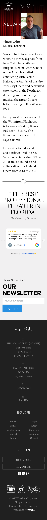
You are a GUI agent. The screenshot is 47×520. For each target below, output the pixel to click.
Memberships (13, 430)
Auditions (34, 434)
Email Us (23, 400)
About (34, 425)
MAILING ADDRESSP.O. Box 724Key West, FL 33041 (23, 372)
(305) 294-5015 (23, 388)
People (34, 421)
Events (13, 425)
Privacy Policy (16, 506)
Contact (34, 438)
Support (13, 434)
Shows (13, 421)
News (13, 438)
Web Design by (20, 509)
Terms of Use (31, 506)
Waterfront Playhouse (26, 498)
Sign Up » (12, 308)
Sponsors (34, 430)
